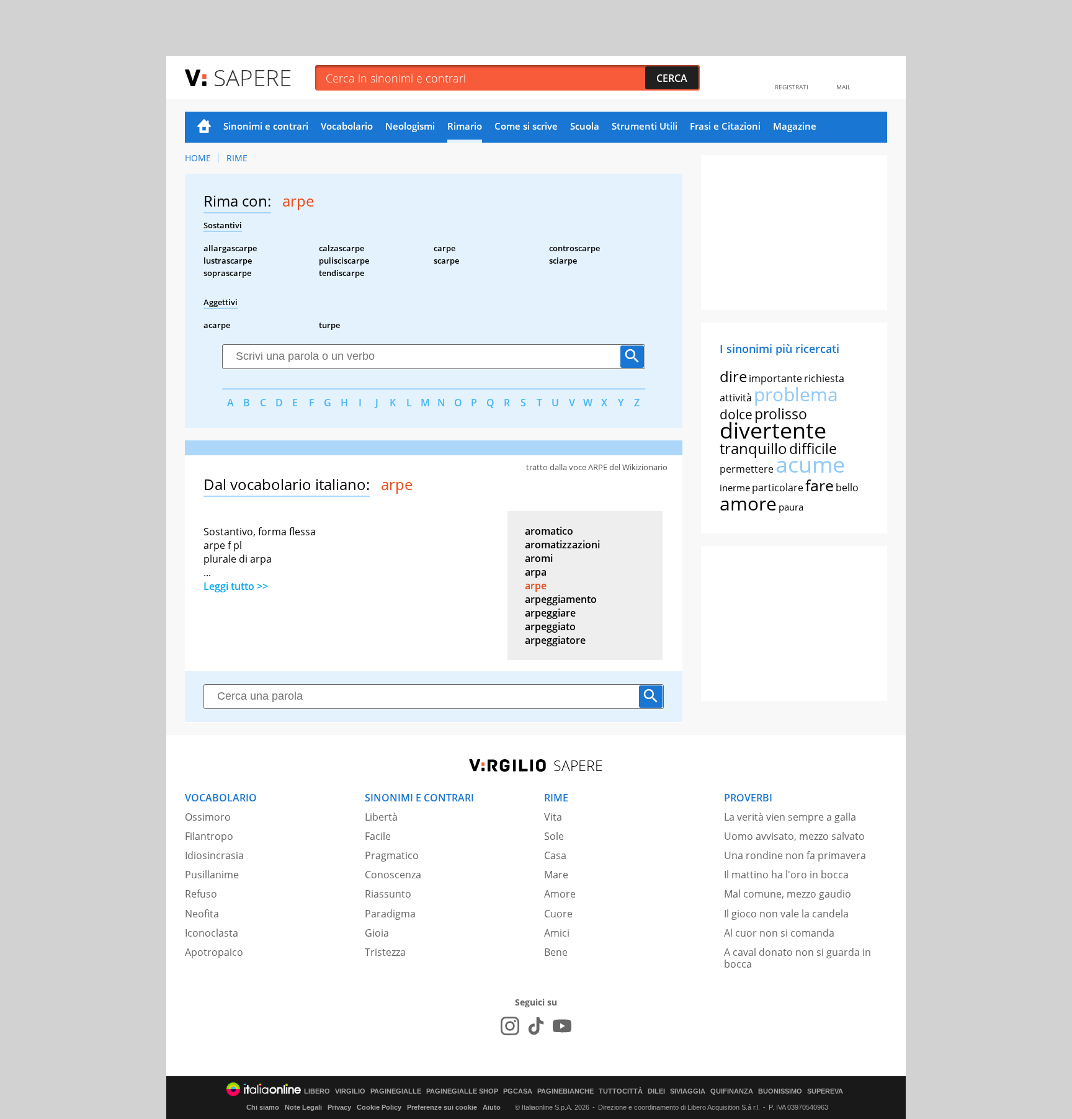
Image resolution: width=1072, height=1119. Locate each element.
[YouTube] (562, 1026)
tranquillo (753, 448)
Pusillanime (212, 874)
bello (847, 487)
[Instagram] (510, 1026)
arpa (536, 572)
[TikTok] (536, 1026)
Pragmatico (392, 855)
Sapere (252, 77)
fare (819, 485)
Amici (557, 933)
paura (791, 507)
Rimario (464, 126)
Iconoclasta (211, 933)
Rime (237, 158)
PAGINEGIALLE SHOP (462, 1091)
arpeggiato (550, 626)
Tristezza (385, 952)
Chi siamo (262, 1107)
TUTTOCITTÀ (621, 1091)
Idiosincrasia (214, 855)
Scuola (584, 126)
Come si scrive (526, 126)
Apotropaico (214, 952)
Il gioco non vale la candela (786, 914)
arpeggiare (550, 613)
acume (810, 464)
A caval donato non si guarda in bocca (797, 958)
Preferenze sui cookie (442, 1107)
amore (748, 503)
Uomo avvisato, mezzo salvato (794, 836)
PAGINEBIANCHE (565, 1091)
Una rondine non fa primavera (795, 855)
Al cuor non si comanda (779, 933)
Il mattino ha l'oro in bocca (786, 874)
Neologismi (410, 126)
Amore (560, 894)
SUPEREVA (825, 1091)
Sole (554, 836)
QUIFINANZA (731, 1091)
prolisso (780, 414)
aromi (539, 558)
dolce (736, 414)
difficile (813, 448)
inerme (735, 487)
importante (775, 378)
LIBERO (317, 1091)
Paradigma (390, 914)
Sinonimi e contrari (265, 126)
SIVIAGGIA (687, 1091)
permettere (747, 469)
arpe (536, 585)
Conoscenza (393, 874)
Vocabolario (347, 126)
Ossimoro (208, 817)
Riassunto (388, 894)
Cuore (558, 914)
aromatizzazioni (562, 544)
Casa (555, 855)
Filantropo (209, 836)
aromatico (549, 531)
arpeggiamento (561, 599)
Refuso (201, 894)
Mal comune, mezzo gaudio (787, 894)
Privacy (339, 1107)
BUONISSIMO (780, 1091)
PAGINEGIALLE (395, 1091)
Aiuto (492, 1107)
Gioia (377, 933)
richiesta (824, 378)
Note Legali (303, 1107)
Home (204, 127)
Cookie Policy (379, 1107)
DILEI (656, 1091)
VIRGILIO (350, 1091)
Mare (556, 874)
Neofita (202, 914)
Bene (556, 952)
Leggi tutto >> (235, 586)
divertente (773, 430)
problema (796, 394)
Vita (553, 817)
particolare (777, 487)
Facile (378, 836)
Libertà (381, 817)
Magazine (794, 126)
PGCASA (517, 1091)
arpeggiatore (555, 640)
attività (736, 397)
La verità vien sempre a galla (790, 817)
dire (733, 376)
